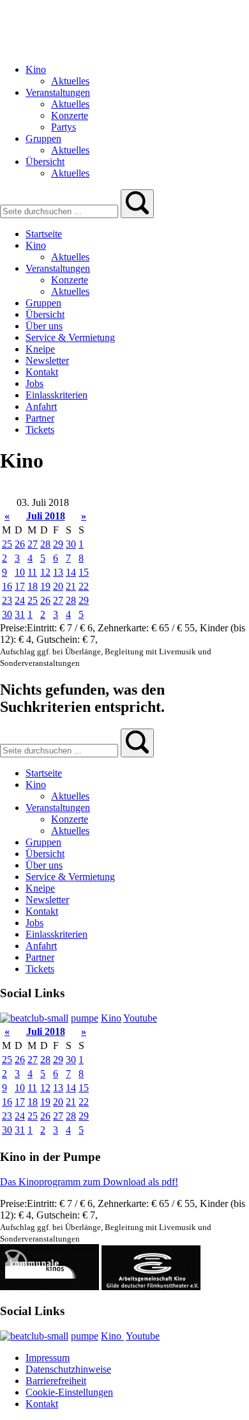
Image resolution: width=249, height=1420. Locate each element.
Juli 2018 (45, 515)
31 (20, 614)
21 (71, 586)
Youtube (140, 1018)
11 (32, 572)
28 (45, 544)
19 (45, 586)
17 (20, 586)
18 (32, 586)
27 (32, 544)
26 (20, 544)
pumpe (84, 1018)
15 (84, 572)
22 (84, 586)
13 (58, 572)
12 (45, 572)
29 (58, 544)
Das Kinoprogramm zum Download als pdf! (89, 1181)
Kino (111, 1018)
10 (20, 572)
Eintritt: (43, 627)
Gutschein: (59, 639)
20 (58, 586)
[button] (137, 203)
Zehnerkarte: (124, 627)
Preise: (13, 627)
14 (71, 572)
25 (7, 544)
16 (7, 586)
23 (7, 600)
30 (71, 544)
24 (20, 600)
